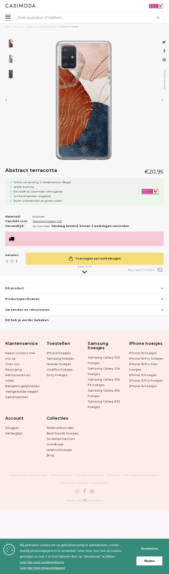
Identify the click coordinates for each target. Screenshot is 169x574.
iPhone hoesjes (59, 353)
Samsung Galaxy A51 (47, 221)
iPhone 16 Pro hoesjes (146, 358)
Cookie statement (90, 475)
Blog (50, 455)
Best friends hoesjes (62, 433)
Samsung (19, 27)
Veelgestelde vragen (21, 391)
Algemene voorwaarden (29, 475)
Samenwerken (16, 397)
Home (8, 27)
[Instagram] (77, 492)
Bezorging (13, 369)
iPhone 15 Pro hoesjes (146, 380)
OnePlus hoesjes (60, 369)
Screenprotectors (61, 439)
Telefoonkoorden (60, 428)
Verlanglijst (13, 433)
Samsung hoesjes (60, 358)
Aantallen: (12, 255)
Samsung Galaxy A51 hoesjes (41, 27)
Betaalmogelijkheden (22, 386)
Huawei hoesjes (59, 364)
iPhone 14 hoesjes (143, 386)
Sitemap (114, 475)
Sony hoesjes (57, 375)
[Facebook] (84, 492)
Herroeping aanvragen (141, 475)
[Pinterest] (92, 492)
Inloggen (12, 428)
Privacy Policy (62, 475)
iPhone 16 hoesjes (143, 353)
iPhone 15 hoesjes (143, 375)
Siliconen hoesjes (69, 27)
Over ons (12, 364)
